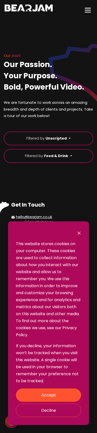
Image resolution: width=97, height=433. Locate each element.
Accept (48, 395)
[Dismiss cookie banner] (79, 232)
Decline (48, 410)
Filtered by (46, 138)
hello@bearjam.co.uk (34, 216)
